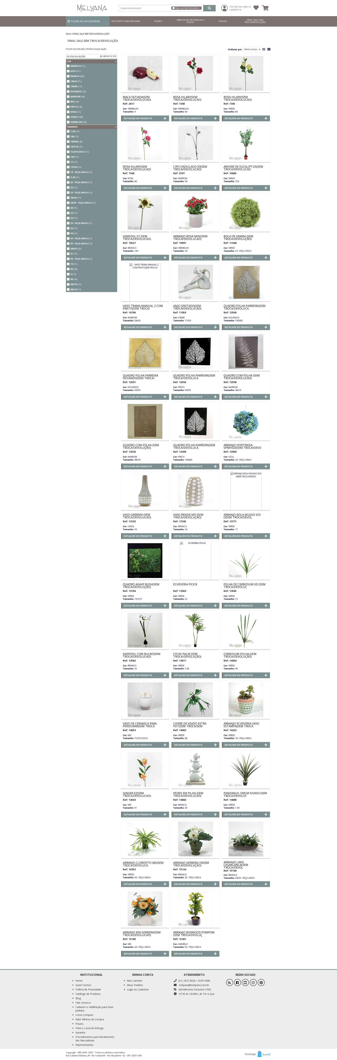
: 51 (130, 807)
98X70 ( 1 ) (75, 284)
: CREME (179, 317)
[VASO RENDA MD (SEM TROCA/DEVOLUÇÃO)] (195, 491)
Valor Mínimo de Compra (89, 1019)
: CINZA (128, 526)
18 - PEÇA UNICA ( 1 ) (81, 172)
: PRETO (179, 387)
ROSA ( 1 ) (75, 112)
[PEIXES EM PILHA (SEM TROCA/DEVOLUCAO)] (195, 769)
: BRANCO (130, 247)
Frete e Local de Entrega (89, 1028)
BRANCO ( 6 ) (77, 76)
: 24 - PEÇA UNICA (238, 250)
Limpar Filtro (109, 56)
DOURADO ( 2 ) (78, 91)
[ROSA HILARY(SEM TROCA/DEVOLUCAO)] (195, 73)
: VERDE (229, 108)
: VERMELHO (130, 108)
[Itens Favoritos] (256, 8)
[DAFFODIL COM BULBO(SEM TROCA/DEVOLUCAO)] (145, 630)
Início (69, 33)
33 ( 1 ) (73, 218)
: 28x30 (131, 320)
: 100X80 (233, 320)
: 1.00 (231, 807)
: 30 (180, 250)
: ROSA (128, 178)
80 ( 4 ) (73, 269)
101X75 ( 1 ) (76, 146)
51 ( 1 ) (73, 253)
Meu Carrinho (134, 980)
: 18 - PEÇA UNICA (238, 738)
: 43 (180, 807)
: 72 (231, 599)
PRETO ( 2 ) (76, 106)
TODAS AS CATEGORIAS (85, 21)
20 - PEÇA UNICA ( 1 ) (81, 182)
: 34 (180, 529)
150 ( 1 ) (74, 157)
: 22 (180, 599)
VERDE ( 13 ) (76, 117)
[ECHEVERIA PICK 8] (195, 560)
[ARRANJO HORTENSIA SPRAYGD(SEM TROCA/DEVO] (246, 421)
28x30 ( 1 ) (75, 197)
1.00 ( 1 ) (74, 131)
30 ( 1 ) (73, 208)
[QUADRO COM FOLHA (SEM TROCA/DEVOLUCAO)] (246, 351)
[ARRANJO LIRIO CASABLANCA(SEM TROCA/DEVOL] (246, 839)
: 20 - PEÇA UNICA (238, 459)
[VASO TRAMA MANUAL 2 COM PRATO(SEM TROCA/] (145, 282)
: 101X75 (132, 599)
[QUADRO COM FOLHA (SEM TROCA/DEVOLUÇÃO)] (145, 421)
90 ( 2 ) (73, 279)
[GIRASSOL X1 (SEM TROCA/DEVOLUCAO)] (145, 212)
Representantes (84, 1044)
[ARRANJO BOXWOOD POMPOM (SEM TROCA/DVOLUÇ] (195, 908)
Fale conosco (83, 1002)
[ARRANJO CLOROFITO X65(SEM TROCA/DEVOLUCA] (145, 839)
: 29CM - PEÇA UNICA (239, 877)
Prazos (79, 1023)
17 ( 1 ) (73, 162)
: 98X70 (132, 459)
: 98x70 (232, 390)
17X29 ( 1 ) (75, 167)
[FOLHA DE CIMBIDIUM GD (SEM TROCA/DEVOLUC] (246, 560)
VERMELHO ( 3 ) (78, 122)
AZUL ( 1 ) (75, 71)
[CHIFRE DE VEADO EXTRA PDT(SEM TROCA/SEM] (195, 699)
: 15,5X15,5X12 (135, 738)
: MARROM (180, 178)
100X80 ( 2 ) (76, 141)
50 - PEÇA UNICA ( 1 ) (81, 243)
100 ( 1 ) (74, 136)
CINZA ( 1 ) (75, 81)
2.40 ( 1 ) (74, 177)
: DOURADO (231, 317)
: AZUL (229, 456)
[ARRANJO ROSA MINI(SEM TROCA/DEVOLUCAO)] (195, 212)
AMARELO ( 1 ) (77, 66)
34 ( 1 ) (73, 228)
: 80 (180, 111)
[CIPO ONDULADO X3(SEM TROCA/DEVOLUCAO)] (195, 143)
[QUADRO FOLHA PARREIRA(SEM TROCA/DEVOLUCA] (246, 282)
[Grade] (269, 49)
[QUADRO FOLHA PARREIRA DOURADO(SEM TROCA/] (145, 351)
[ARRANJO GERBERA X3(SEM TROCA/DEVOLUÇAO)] (195, 839)
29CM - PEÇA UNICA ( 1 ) (82, 202)
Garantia (80, 1032)
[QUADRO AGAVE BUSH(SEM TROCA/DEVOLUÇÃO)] (145, 560)
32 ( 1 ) (73, 213)
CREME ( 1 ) (76, 86)
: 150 (231, 181)
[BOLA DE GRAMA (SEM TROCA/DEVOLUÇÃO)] (246, 212)
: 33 (130, 529)
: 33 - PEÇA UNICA (187, 877)
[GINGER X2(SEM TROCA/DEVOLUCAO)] (145, 769)
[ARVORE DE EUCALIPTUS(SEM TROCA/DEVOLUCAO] (246, 143)
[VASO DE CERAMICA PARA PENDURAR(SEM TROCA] (145, 699)
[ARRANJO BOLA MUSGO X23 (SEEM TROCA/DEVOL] (246, 491)
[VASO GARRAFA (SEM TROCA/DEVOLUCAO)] (145, 491)
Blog (78, 998)
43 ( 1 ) (73, 233)
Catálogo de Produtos (88, 993)
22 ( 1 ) (73, 187)
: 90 (180, 181)
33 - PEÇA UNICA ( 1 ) (81, 223)
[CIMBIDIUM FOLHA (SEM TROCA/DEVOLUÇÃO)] (246, 630)
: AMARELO (180, 944)
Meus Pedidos (135, 985)
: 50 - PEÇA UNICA (187, 947)
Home (78, 980)
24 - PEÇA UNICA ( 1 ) (81, 192)
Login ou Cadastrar (138, 989)
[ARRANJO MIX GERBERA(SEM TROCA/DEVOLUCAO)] (145, 908)
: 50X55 (132, 390)
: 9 (129, 111)
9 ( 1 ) (73, 274)
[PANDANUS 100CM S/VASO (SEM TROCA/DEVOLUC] (246, 769)
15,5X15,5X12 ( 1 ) (79, 151)
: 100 (130, 250)
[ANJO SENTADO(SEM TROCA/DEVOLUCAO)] (195, 282)
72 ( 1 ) (73, 264)
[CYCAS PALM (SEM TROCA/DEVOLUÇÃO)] (195, 630)
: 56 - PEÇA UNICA (137, 877)
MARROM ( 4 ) (77, 96)
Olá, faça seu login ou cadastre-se (240, 8)
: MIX (127, 735)
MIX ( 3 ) (74, 101)
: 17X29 (182, 320)
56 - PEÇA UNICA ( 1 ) (81, 259)
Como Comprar (84, 1015)
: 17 (231, 529)
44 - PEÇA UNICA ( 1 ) (81, 238)
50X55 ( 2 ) (75, 248)
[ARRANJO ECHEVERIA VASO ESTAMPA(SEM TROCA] (246, 699)
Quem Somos (83, 985)
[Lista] (264, 49)
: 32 (130, 668)
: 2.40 (181, 668)
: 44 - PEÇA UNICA (137, 947)
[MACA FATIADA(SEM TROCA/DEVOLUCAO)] (145, 73)
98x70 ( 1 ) (75, 289)
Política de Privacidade (88, 989)
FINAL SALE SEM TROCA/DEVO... (188, 8)
